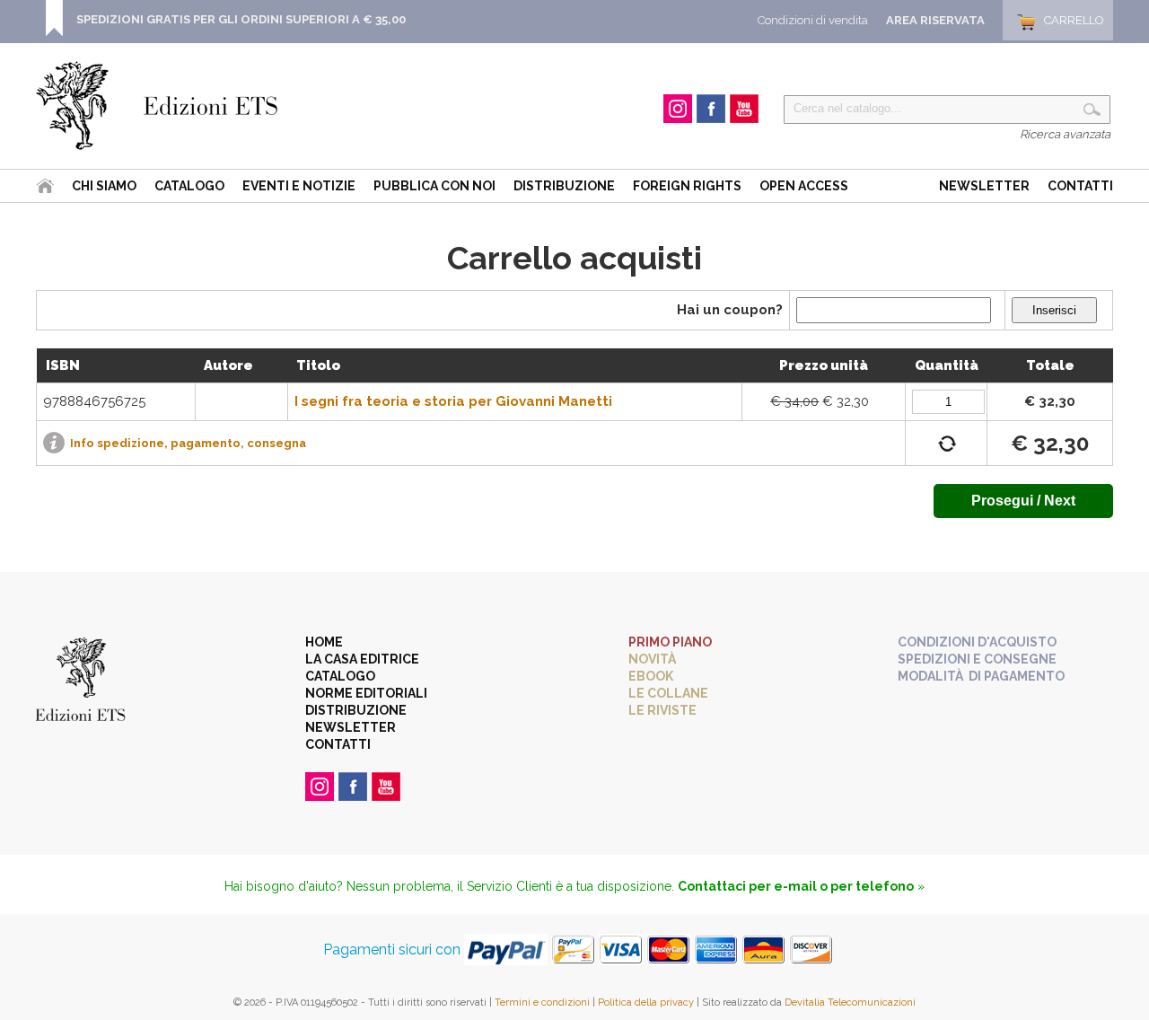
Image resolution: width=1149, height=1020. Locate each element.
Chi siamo (104, 186)
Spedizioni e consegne (977, 659)
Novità (652, 659)
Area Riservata (935, 20)
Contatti (1080, 186)
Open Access (803, 186)
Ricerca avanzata (1065, 134)
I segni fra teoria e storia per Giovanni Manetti (453, 401)
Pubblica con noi (434, 186)
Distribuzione (564, 186)
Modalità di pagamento (981, 676)
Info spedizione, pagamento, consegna (188, 443)
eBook (650, 676)
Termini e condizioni (542, 1002)
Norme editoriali (366, 693)
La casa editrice (362, 659)
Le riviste (662, 710)
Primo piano (670, 642)
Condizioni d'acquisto (977, 642)
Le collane (668, 693)
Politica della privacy (646, 1002)
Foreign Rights (687, 186)
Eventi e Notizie (298, 186)
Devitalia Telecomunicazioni (850, 1002)
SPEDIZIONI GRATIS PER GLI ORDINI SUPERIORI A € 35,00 (241, 19)
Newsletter (984, 186)
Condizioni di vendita (813, 20)
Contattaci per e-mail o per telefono (796, 886)
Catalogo (189, 186)
